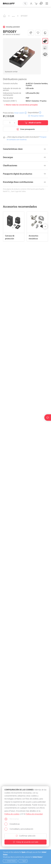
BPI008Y (24, 16)
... (13, 15)
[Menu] (47, 3)
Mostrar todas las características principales (22, 105)
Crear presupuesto (27, 129)
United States (11, 861)
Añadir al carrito (35, 123)
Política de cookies (11, 814)
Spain (24, 861)
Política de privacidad (34, 814)
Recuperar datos (37, 116)
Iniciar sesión (19, 113)
